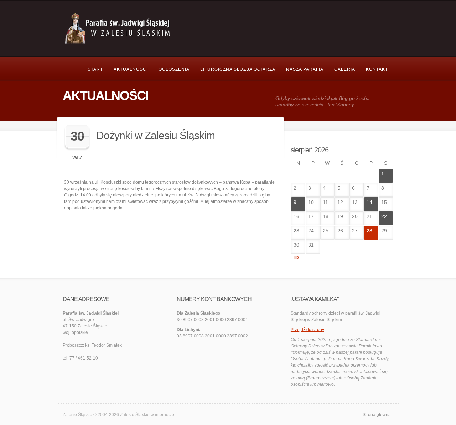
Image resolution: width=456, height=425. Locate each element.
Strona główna (377, 414)
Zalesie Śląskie (135, 414)
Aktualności (131, 69)
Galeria (344, 69)
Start (95, 69)
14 (369, 202)
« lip (295, 257)
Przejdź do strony (307, 329)
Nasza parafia (304, 69)
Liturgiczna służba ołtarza (237, 69)
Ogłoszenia (174, 69)
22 (384, 216)
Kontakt (377, 69)
